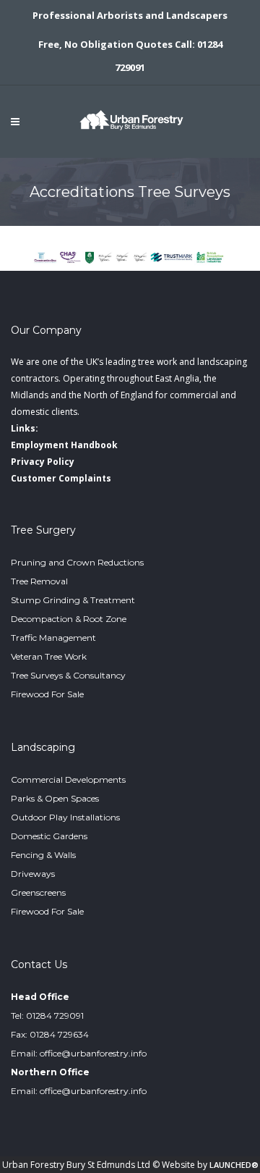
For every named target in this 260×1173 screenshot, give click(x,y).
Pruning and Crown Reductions (77, 562)
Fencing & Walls (43, 854)
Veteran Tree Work (49, 656)
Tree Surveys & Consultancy (68, 675)
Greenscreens (38, 892)
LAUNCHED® (234, 1164)
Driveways (33, 873)
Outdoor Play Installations (65, 817)
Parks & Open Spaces (55, 798)
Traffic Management (53, 637)
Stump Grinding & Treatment (73, 599)
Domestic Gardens (49, 836)
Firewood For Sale (47, 694)
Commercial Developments (68, 779)
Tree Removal (39, 581)
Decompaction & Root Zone (68, 618)
